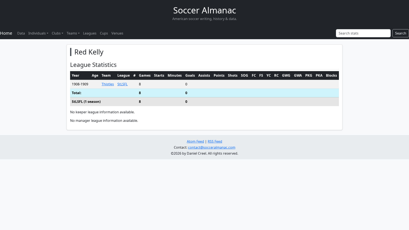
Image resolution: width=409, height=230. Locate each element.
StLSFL (122, 84)
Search (400, 33)
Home (6, 33)
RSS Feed (215, 141)
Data (21, 33)
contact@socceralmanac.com (211, 147)
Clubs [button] (56, 33)
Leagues (89, 33)
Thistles (108, 84)
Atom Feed (195, 141)
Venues (117, 33)
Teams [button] (72, 33)
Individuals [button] (37, 33)
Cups (104, 33)
